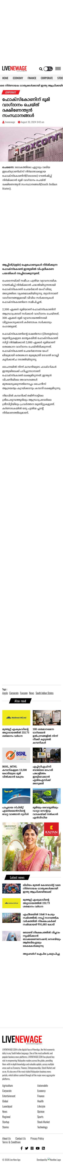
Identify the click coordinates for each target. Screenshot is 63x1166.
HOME (5, 78)
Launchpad (7, 1106)
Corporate (6, 1090)
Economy (41, 1090)
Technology (42, 1127)
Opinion (40, 1111)
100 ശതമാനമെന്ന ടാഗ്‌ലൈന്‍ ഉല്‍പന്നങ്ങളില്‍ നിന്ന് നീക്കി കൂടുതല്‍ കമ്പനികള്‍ (45, 736)
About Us (6, 1138)
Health (40, 1101)
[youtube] (38, 1148)
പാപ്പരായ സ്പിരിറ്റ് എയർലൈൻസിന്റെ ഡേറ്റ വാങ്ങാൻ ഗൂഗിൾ (15, 811)
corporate (14, 693)
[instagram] (32, 1148)
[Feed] (43, 1148)
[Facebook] (21, 1148)
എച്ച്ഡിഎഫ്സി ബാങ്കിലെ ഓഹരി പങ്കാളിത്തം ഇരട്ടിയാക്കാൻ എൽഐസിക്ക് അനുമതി (43, 775)
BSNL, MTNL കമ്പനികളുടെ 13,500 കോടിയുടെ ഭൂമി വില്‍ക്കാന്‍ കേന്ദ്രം (14, 771)
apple (5, 693)
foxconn (24, 693)
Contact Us (20, 1138)
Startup (5, 1122)
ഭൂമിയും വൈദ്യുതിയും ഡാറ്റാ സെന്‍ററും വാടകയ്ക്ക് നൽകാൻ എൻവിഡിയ (45, 812)
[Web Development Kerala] (54, 1159)
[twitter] (26, 1148)
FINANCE (32, 78)
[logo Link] (14, 70)
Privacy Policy (37, 1138)
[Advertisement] (31, 31)
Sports (40, 1116)
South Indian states (45, 693)
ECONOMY (18, 78)
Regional (6, 1116)
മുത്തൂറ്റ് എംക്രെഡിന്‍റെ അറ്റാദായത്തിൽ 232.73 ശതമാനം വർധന (15, 733)
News (4, 1111)
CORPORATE (47, 78)
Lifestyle (41, 1106)
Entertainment (8, 1096)
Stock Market (43, 1122)
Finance (40, 1096)
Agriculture (7, 1085)
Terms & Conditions (11, 1142)
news (31, 693)
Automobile (42, 1085)
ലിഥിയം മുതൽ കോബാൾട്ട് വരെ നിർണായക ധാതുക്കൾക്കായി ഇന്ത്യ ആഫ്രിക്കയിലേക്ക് (42, 889)
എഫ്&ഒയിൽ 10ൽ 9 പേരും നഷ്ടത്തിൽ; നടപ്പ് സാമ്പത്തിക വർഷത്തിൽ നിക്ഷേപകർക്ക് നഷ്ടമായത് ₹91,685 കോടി (41, 919)
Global (5, 1101)
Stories (5, 1127)
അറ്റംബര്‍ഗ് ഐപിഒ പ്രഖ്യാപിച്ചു (41, 954)
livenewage (10, 122)
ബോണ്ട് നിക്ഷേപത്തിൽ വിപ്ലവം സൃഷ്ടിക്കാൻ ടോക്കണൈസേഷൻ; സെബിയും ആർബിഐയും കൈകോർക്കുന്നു (42, 939)
